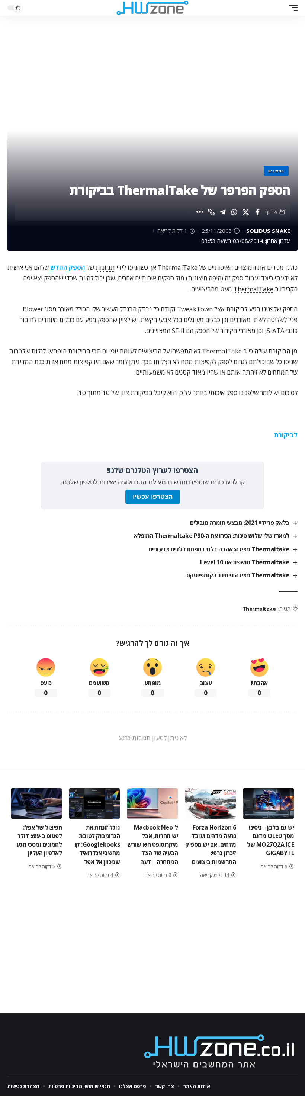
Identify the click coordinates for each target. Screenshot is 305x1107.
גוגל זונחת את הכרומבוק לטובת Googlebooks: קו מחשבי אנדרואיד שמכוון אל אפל (97, 844)
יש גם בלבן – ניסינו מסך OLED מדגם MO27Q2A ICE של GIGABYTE (270, 840)
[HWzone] (152, 8)
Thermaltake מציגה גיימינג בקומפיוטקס (237, 575)
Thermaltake (259, 608)
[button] (291, 8)
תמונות (105, 267)
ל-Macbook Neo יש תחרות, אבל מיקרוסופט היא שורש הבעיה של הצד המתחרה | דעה (152, 844)
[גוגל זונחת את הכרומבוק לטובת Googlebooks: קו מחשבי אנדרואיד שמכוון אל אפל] (94, 803)
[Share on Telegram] (223, 212)
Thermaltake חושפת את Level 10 (244, 562)
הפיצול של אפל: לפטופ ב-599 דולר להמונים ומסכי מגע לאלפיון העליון (39, 840)
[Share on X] (246, 212)
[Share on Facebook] (257, 212)
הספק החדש (67, 267)
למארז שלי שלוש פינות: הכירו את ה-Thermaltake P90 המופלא (211, 536)
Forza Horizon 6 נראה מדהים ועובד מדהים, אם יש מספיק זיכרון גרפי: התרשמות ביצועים (210, 844)
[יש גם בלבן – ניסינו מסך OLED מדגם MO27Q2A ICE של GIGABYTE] (268, 803)
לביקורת (286, 435)
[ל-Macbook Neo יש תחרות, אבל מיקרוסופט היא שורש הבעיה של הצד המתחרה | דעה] (152, 803)
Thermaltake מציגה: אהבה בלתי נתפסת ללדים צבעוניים (218, 549)
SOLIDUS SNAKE (268, 230)
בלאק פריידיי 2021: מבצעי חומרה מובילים (239, 523)
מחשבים (276, 170)
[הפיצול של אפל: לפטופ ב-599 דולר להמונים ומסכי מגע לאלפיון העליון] (36, 803)
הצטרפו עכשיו (153, 496)
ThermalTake (253, 289)
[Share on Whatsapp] (234, 212)
